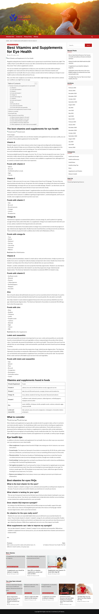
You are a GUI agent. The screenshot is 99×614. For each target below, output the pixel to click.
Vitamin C (14, 91)
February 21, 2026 (68, 604)
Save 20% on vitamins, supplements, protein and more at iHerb (35, 572)
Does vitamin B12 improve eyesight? (20, 120)
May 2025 (71, 113)
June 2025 (71, 110)
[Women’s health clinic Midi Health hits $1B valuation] (32, 589)
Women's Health (73, 174)
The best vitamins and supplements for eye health (22, 85)
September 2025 (73, 102)
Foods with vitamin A (16, 89)
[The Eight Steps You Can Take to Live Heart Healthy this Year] (84, 589)
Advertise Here (10, 36)
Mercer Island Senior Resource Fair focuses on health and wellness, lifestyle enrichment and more (80, 56)
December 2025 (73, 93)
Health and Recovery (74, 159)
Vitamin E (14, 98)
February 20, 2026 (35, 575)
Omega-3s (14, 94)
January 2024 (72, 147)
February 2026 (72, 87)
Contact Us (19, 36)
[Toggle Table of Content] (35, 83)
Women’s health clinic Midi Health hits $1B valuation (79, 62)
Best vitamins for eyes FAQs (16, 115)
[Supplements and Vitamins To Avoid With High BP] (56, 561)
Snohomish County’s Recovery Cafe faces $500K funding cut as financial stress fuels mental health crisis (79, 72)
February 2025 (72, 121)
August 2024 (72, 138)
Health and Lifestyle (74, 156)
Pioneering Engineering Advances (75, 182)
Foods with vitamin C (16, 93)
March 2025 (72, 119)
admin (9, 55)
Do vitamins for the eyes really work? (20, 122)
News (70, 168)
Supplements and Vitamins (13, 44)
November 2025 (73, 96)
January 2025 (72, 124)
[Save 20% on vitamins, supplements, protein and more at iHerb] (36, 561)
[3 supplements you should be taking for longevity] (15, 561)
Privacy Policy (28, 36)
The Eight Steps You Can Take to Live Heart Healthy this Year (80, 77)
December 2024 (73, 127)
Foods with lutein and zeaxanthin (20, 107)
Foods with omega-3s (17, 96)
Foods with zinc (15, 103)
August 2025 (72, 104)
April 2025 (71, 116)
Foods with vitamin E (16, 100)
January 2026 (72, 90)
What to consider (13, 111)
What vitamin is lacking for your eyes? (20, 119)
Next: (54, 544)
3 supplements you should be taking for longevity (79, 66)
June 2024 (71, 144)
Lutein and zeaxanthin (17, 105)
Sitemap (36, 36)
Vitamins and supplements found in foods (20, 109)
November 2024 (73, 130)
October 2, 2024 (16, 55)
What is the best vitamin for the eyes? (20, 117)
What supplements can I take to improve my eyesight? (24, 124)
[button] (92, 37)
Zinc (13, 102)
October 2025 (72, 99)
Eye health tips (13, 113)
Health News (72, 162)
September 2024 (73, 136)
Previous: (21, 544)
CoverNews (54, 611)
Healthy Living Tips (73, 165)
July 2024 (71, 141)
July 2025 (71, 107)
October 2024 (72, 133)
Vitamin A (14, 87)
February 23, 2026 (15, 604)
